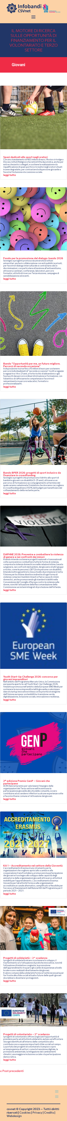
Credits (49, 1112)
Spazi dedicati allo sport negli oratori (25, 156)
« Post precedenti (12, 1071)
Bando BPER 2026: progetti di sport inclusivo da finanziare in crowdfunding (32, 474)
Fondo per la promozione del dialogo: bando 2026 (33, 258)
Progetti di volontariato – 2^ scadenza (26, 1034)
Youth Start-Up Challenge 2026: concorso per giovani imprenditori (30, 678)
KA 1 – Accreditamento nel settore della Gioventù (33, 865)
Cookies (25, 1112)
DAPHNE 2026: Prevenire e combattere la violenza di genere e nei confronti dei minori (33, 555)
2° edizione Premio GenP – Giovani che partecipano (26, 782)
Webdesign (14, 1116)
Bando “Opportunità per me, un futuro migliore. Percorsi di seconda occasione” (31, 365)
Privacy (37, 1112)
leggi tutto (9, 174)
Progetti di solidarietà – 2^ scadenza (25, 957)
